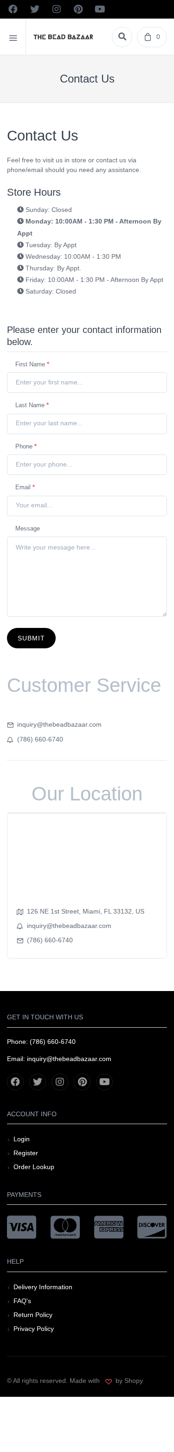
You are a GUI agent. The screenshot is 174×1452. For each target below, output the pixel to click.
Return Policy (32, 1314)
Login (21, 1139)
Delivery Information (42, 1287)
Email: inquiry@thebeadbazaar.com (59, 1058)
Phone (26, 446)
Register (25, 1153)
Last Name (32, 405)
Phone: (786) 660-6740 (41, 1041)
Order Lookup (33, 1167)
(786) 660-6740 (40, 739)
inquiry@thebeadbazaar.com (59, 724)
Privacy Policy (33, 1328)
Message (27, 528)
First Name (32, 364)
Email (25, 487)
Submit (31, 638)
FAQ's (22, 1301)
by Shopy (128, 1380)
